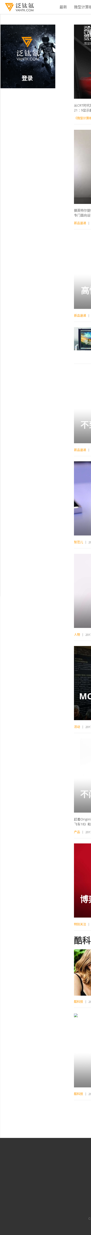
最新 (63, 7)
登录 (27, 78)
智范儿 (78, 542)
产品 (77, 832)
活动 (77, 727)
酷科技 (78, 1001)
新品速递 (80, 223)
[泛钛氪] (17, 7)
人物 (77, 634)
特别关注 (80, 924)
